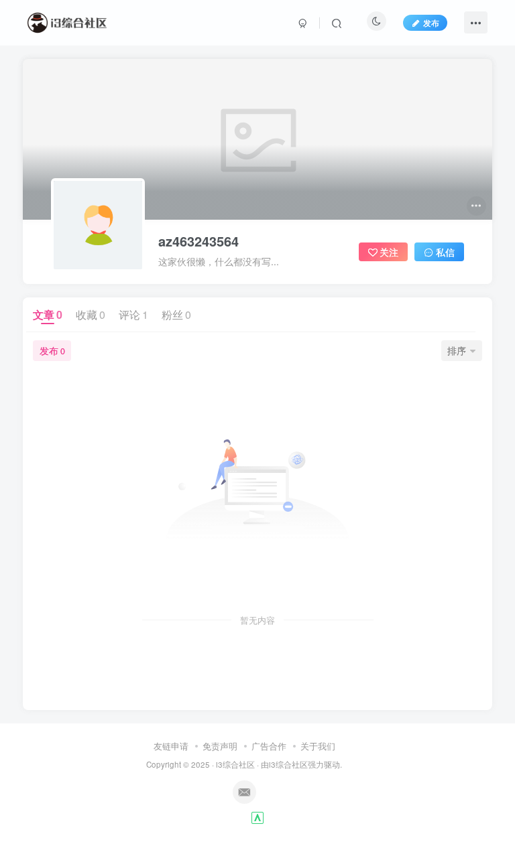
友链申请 (171, 746)
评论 (133, 314)
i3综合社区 (235, 764)
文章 (47, 314)
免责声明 (220, 746)
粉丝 (176, 314)
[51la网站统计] (257, 816)
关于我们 (317, 746)
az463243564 (198, 241)
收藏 (90, 314)
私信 (445, 252)
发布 (431, 22)
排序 (456, 350)
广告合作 (268, 746)
